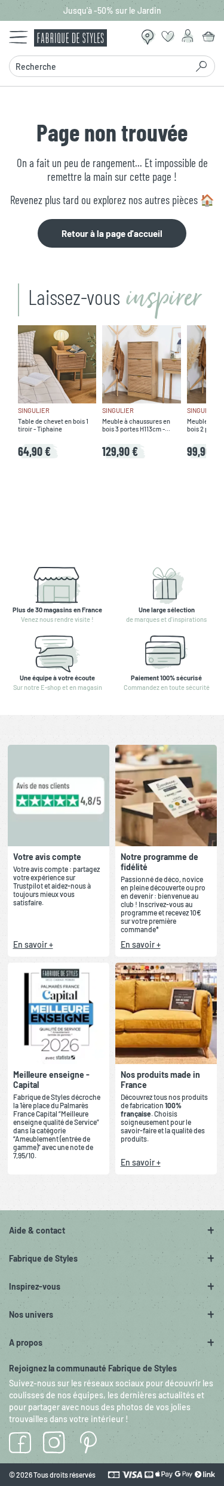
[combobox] (102, 66)
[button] (112, 1230)
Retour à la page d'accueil (112, 233)
